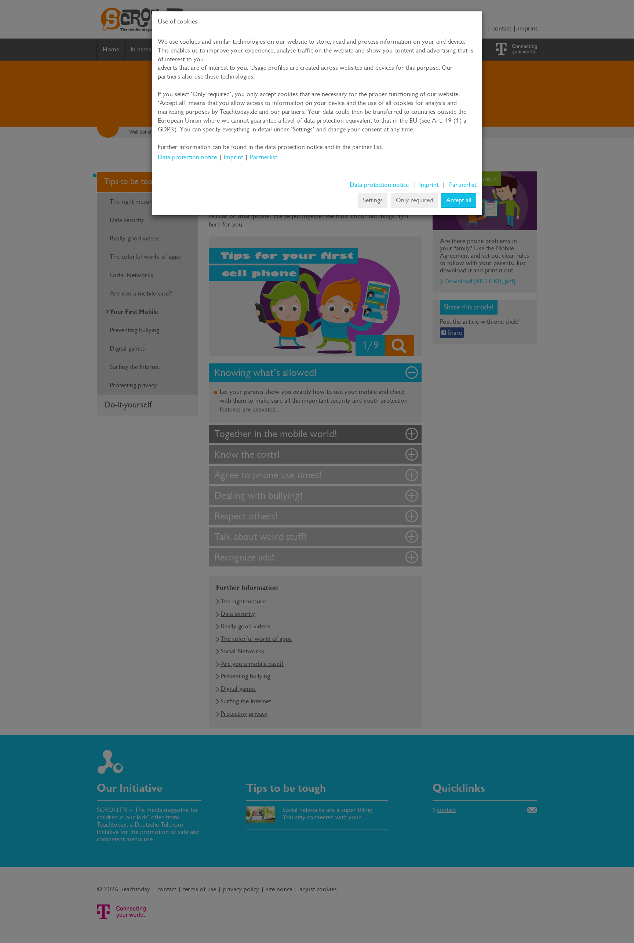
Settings (373, 200)
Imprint (233, 157)
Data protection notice (187, 157)
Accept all (458, 200)
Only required (414, 200)
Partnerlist (263, 157)
